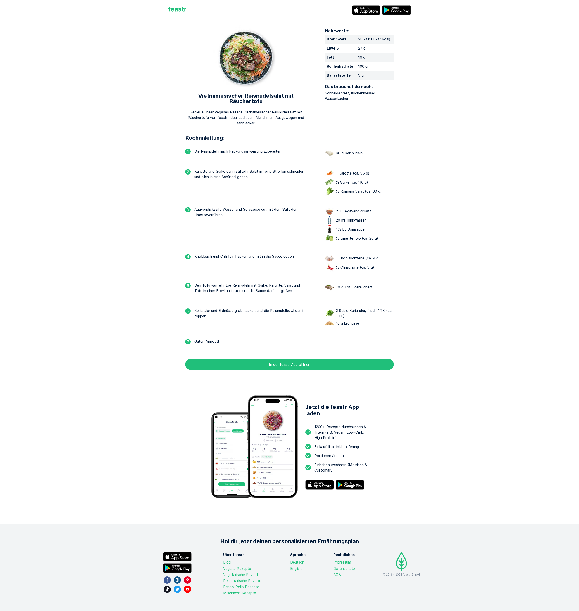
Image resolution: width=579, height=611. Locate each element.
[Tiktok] (167, 589)
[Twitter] (177, 589)
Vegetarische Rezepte (241, 574)
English (296, 568)
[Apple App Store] (366, 10)
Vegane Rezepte (237, 568)
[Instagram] (177, 580)
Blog (227, 562)
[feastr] (177, 10)
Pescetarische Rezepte (242, 580)
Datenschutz (344, 568)
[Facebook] (167, 580)
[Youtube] (187, 589)
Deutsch (297, 562)
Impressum (342, 562)
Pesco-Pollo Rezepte (241, 587)
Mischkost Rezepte (239, 593)
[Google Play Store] (396, 10)
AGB (337, 574)
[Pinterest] (187, 580)
